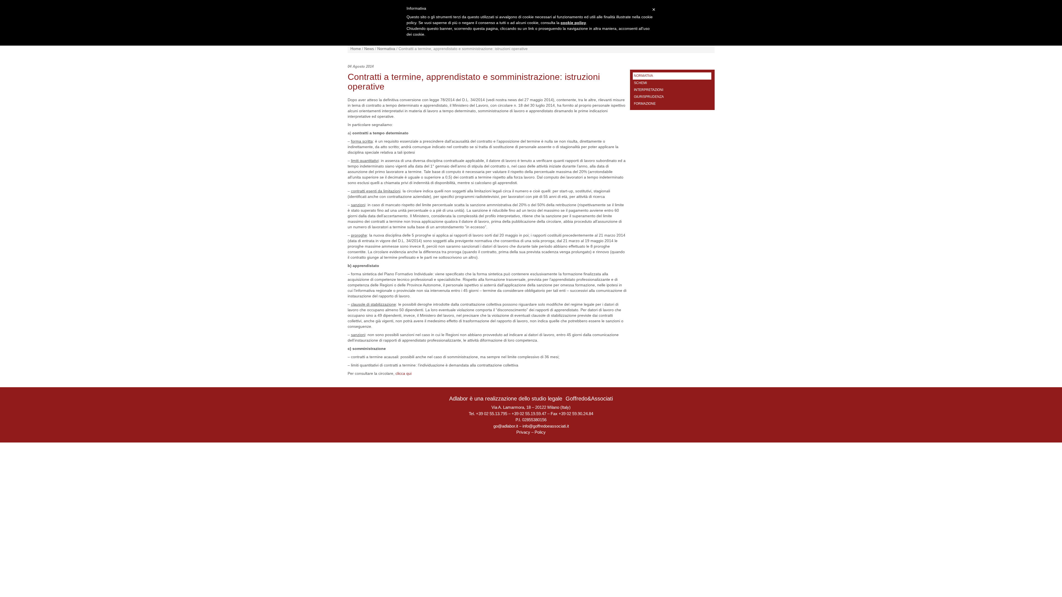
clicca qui (403, 373)
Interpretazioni (648, 90)
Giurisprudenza (649, 97)
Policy (540, 432)
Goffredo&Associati (589, 399)
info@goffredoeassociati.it (545, 426)
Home (355, 48)
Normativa (386, 48)
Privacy (523, 432)
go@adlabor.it (505, 426)
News (369, 48)
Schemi (640, 83)
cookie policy (573, 22)
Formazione (645, 104)
